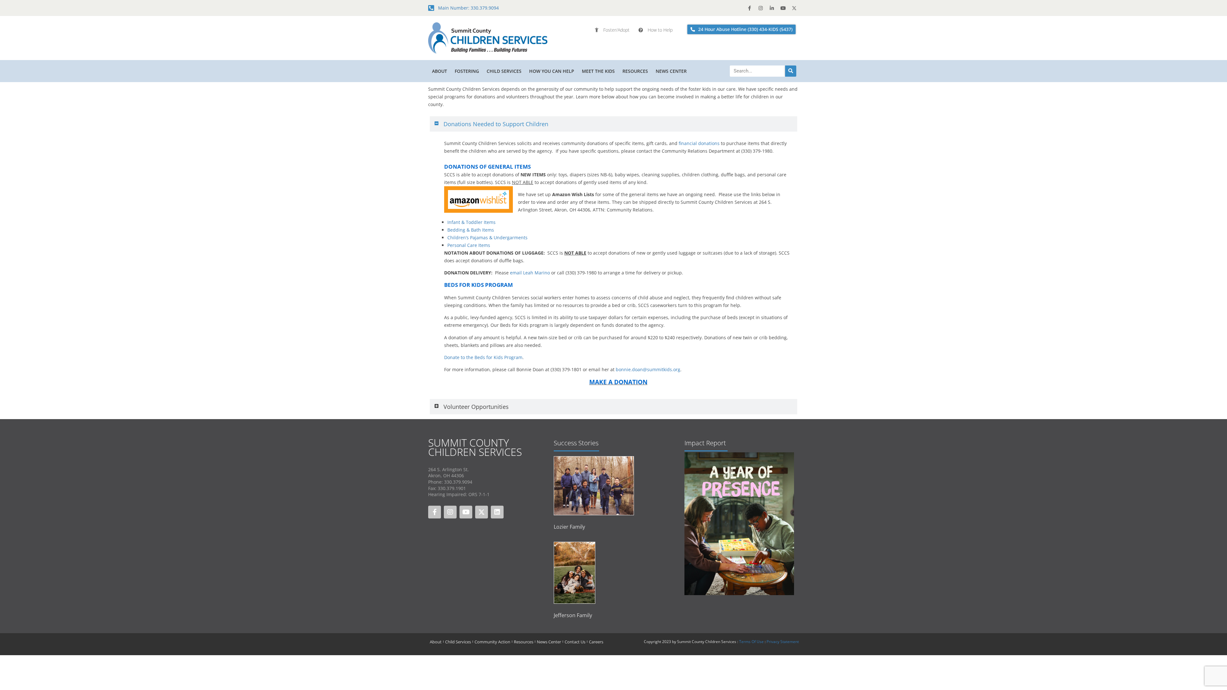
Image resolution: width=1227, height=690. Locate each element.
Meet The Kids (598, 71)
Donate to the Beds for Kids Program (483, 357)
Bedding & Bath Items (470, 230)
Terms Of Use (751, 641)
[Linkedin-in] (771, 8)
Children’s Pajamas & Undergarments (487, 237)
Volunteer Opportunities (476, 406)
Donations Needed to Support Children (496, 124)
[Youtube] (783, 8)
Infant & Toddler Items (471, 222)
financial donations (699, 143)
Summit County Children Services (475, 447)
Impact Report (705, 443)
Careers (596, 642)
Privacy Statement (783, 641)
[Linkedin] (497, 512)
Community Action (492, 642)
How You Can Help (551, 71)
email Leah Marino (530, 273)
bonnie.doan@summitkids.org (648, 369)
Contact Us (575, 642)
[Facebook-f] (749, 8)
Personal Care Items (468, 245)
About (439, 71)
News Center (671, 71)
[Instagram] (760, 8)
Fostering (467, 71)
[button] (613, 124)
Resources (635, 71)
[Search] (790, 71)
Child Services (504, 71)
